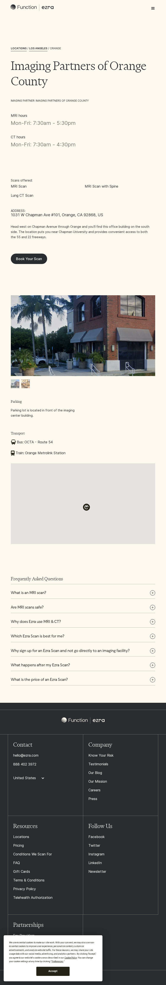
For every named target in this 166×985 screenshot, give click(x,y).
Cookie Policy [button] (70, 958)
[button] (153, 8)
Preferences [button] (57, 961)
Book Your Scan (29, 259)
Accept (52, 971)
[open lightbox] (83, 335)
